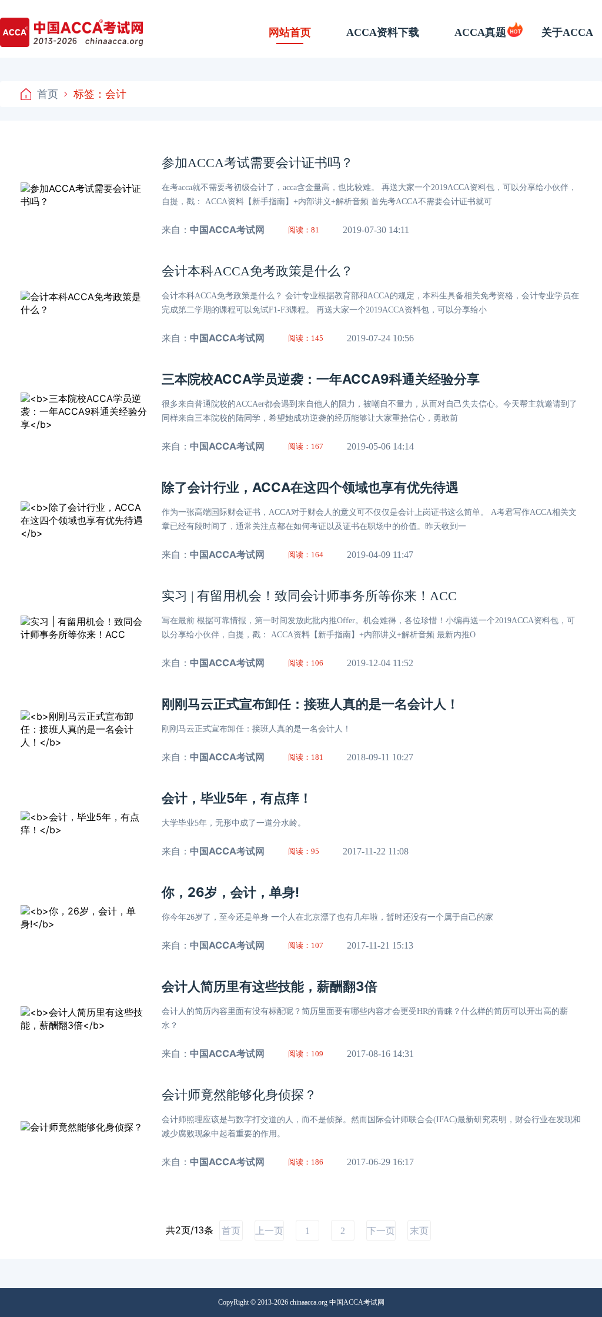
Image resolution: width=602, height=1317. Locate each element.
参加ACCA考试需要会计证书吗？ (257, 162)
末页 (419, 1231)
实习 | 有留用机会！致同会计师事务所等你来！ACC (309, 595)
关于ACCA (567, 32)
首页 (47, 94)
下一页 (381, 1231)
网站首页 (290, 32)
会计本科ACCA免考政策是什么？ (257, 271)
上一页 (269, 1231)
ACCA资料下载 (382, 32)
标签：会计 (99, 94)
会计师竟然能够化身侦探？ (239, 1094)
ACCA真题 (480, 32)
